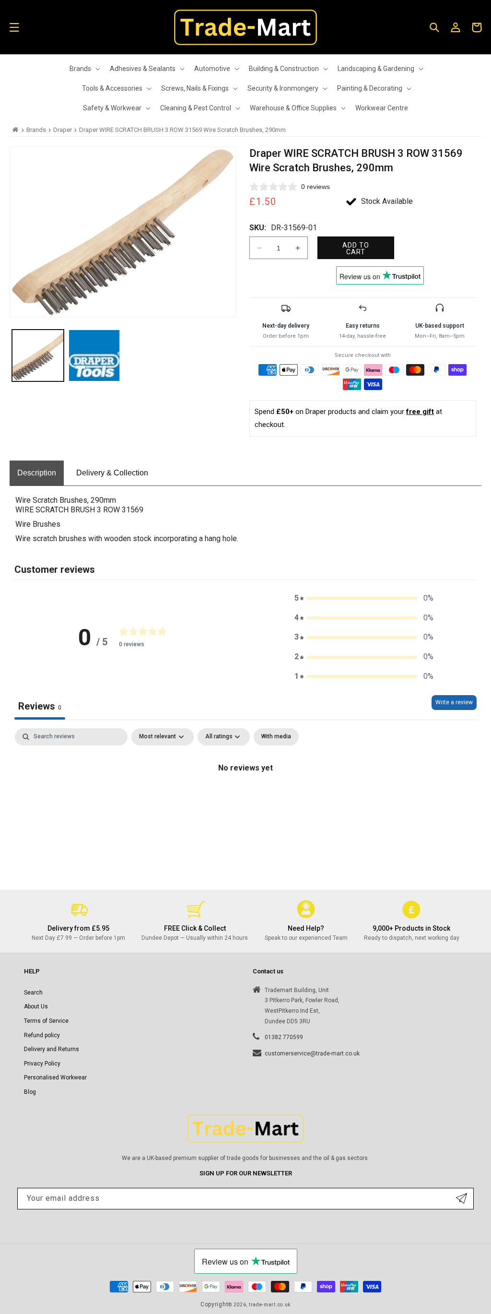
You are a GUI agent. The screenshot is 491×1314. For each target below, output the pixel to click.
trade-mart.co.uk (270, 1304)
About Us (36, 1006)
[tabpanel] (245, 800)
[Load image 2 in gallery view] (94, 355)
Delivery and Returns (51, 1049)
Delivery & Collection (112, 473)
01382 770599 (284, 1037)
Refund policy (42, 1035)
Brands (36, 129)
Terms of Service (46, 1021)
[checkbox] (276, 737)
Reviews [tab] (39, 706)
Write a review (454, 702)
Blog (30, 1092)
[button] (14, 27)
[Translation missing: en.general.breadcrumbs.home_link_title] (15, 129)
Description (36, 473)
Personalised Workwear (55, 1077)
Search (33, 992)
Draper (62, 129)
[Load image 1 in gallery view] (38, 355)
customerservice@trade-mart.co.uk (312, 1053)
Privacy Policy (42, 1063)
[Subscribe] (461, 1198)
